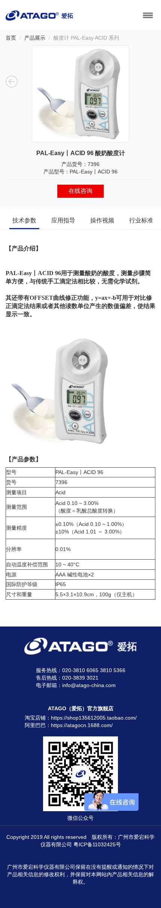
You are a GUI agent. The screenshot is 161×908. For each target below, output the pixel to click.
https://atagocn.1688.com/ (82, 725)
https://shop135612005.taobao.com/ (94, 718)
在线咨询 (80, 191)
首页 (11, 38)
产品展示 (34, 38)
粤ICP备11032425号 (97, 844)
